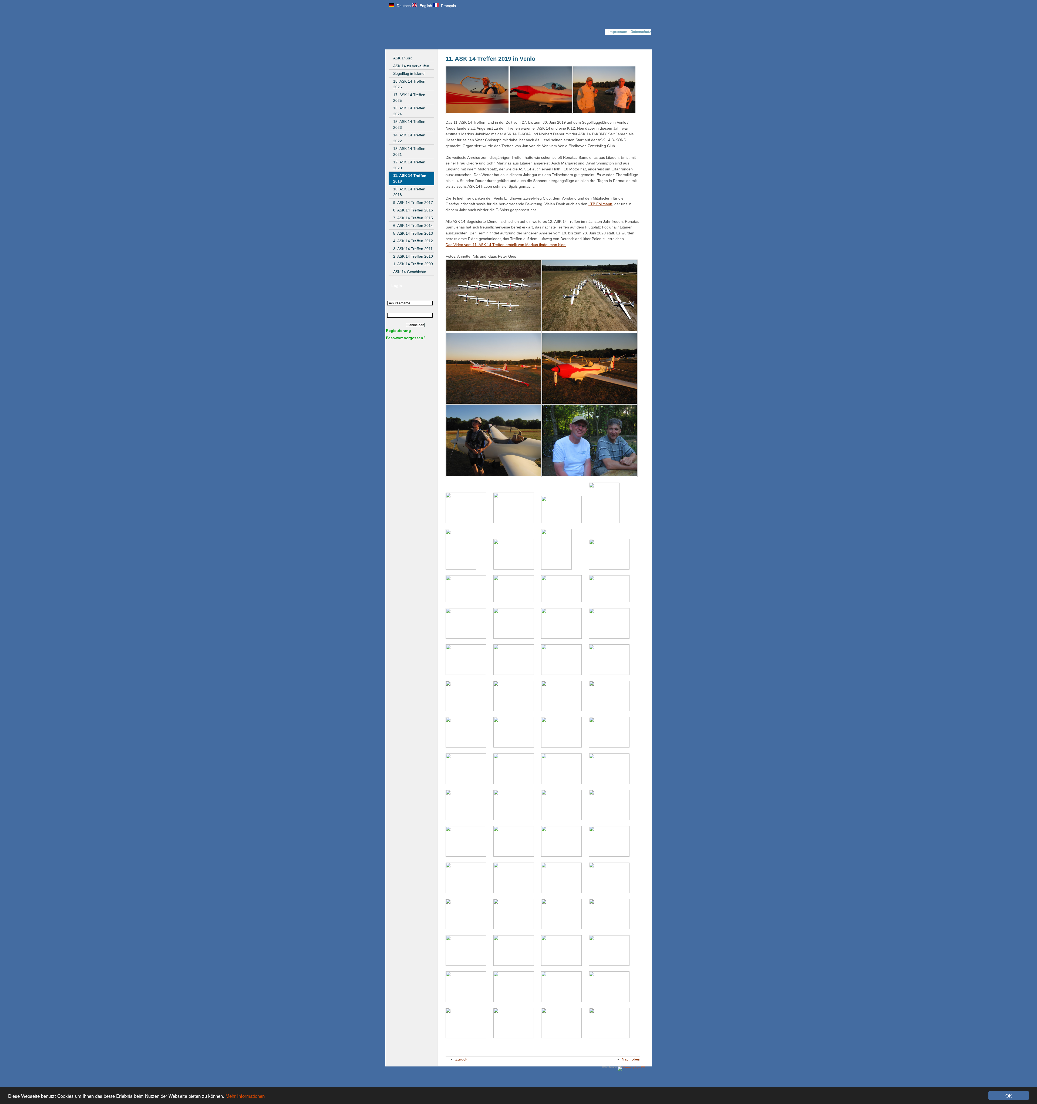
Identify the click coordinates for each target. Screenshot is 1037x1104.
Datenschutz (641, 32)
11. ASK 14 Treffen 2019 (409, 178)
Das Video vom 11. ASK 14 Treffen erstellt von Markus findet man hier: (506, 245)
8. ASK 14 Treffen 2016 (413, 210)
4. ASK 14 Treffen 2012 (413, 241)
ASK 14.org (403, 58)
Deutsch (403, 6)
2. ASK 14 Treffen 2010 (413, 256)
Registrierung (398, 330)
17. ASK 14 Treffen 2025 (409, 98)
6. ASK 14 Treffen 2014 (413, 225)
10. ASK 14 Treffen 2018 (409, 192)
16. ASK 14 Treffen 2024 (409, 111)
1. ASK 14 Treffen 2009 (413, 264)
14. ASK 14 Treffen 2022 (409, 138)
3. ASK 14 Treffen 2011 (413, 249)
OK (1008, 1095)
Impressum (617, 32)
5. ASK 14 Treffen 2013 (413, 233)
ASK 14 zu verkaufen (411, 66)
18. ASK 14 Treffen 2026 (409, 84)
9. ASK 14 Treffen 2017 (413, 202)
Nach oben (631, 1059)
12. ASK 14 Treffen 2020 (409, 165)
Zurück (461, 1059)
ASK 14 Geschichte (409, 272)
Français (448, 6)
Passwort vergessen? (406, 338)
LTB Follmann (600, 204)
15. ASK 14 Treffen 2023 (409, 124)
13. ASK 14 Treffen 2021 (409, 151)
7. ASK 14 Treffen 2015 (413, 218)
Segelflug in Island (409, 73)
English (425, 6)
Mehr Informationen (245, 1095)
